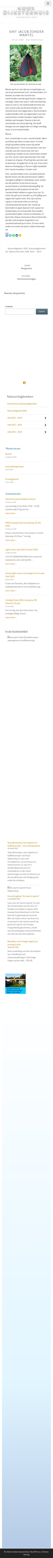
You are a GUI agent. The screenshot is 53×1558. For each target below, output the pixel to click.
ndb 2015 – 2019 (14, 572)
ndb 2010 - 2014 (33, 251)
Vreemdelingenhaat (14, 614)
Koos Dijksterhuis (34, 40)
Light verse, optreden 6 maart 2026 (21, 697)
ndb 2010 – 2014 (14, 565)
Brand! (8, 601)
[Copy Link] (20, 235)
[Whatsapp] (13, 235)
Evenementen (13, 641)
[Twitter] (10, 235)
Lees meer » (10, 661)
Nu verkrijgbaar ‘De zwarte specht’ (23, 1044)
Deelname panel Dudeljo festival (20, 647)
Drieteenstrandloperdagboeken (22, 551)
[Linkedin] (16, 235)
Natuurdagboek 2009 (17, 558)
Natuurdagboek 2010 (17, 248)
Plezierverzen (13, 596)
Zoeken (9, 306)
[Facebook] (7, 235)
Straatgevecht (12, 626)
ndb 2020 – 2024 (14, 579)
